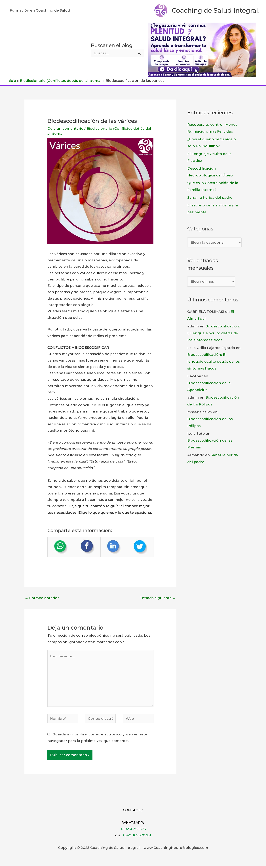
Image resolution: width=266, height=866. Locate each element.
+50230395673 (133, 829)
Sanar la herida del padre (209, 197)
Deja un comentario (65, 128)
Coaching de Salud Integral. (216, 10)
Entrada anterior (42, 598)
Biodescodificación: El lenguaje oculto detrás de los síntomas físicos (213, 333)
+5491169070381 (137, 835)
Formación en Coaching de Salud (40, 10)
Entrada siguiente (158, 598)
